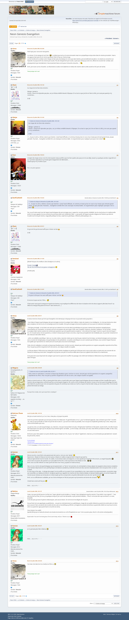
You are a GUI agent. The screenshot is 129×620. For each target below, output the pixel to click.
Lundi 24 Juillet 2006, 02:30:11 (34, 315)
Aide (104, 614)
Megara (15, 368)
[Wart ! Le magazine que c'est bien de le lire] (11, 442)
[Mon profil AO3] (11, 145)
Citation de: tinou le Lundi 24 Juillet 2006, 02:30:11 (43, 371)
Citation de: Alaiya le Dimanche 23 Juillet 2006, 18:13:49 (44, 201)
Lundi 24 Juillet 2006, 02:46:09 (34, 367)
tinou (14, 49)
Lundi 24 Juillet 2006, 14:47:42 (34, 413)
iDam (14, 85)
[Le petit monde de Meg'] (11, 403)
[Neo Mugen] (11, 211)
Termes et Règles (111, 614)
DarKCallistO (17, 198)
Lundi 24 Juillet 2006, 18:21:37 (34, 491)
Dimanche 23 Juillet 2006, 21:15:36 (35, 258)
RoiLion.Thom (17, 413)
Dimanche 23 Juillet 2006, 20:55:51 (35, 226)
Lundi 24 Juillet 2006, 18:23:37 (34, 525)
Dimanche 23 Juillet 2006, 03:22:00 (35, 48)
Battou (15, 491)
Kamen (15, 452)
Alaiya (14, 117)
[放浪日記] (11, 75)
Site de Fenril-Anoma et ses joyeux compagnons (41, 267)
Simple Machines (20, 614)
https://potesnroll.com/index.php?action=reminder (85, 20)
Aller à (91, 603)
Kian (14, 155)
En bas (11, 43)
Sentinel (15, 259)
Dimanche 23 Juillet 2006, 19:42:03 (35, 198)
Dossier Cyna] (31, 265)
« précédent (108, 38)
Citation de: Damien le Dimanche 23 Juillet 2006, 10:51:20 (44, 121)
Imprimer (116, 43)
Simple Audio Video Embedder (14, 616)
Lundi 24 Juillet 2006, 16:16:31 (34, 452)
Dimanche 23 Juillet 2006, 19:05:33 (35, 155)
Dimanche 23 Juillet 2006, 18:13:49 (35, 117)
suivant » (116, 38)
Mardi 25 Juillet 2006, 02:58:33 (34, 561)
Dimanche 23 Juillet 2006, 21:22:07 (35, 289)
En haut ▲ (118, 614)
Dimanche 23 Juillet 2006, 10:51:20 (35, 85)
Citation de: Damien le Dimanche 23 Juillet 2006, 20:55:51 (44, 293)
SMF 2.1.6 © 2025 (12, 614)
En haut (12, 596)
